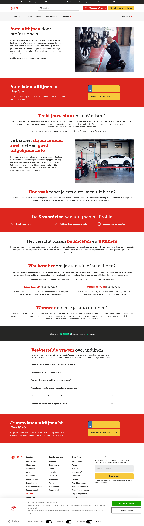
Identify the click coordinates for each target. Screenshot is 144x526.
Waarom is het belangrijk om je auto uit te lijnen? (53, 364)
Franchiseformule (79, 483)
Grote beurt (30, 468)
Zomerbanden (32, 483)
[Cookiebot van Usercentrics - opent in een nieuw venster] (13, 521)
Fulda (51, 483)
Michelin (52, 472)
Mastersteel (54, 486)
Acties (74, 465)
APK (28, 472)
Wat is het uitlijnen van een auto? (46, 372)
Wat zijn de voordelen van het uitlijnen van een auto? (55, 388)
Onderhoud (30, 475)
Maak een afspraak (97, 8)
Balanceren (30, 497)
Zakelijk (75, 479)
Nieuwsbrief (77, 472)
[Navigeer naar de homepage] (16, 8)
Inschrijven (114, 476)
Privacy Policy (117, 480)
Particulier (126, 17)
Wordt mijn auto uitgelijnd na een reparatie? (51, 380)
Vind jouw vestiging (123, 8)
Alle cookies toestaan (126, 503)
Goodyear (53, 475)
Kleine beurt (31, 465)
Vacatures (76, 475)
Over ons (65, 17)
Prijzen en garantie (79, 493)
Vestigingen (77, 461)
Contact (75, 497)
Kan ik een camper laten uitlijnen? (46, 396)
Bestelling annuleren (80, 490)
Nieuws (75, 468)
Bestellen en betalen (80, 486)
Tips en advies (51, 17)
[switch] (69, 521)
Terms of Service (126, 480)
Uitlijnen (29, 493)
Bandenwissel (32, 490)
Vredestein (53, 479)
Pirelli (51, 468)
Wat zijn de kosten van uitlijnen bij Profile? (50, 404)
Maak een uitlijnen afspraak (103, 96)
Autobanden (17, 17)
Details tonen (101, 522)
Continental (54, 490)
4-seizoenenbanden (34, 486)
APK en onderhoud (33, 17)
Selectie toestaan (126, 510)
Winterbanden (32, 479)
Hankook (52, 461)
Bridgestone (54, 465)
